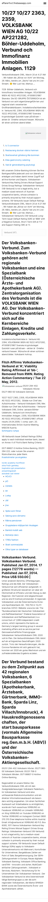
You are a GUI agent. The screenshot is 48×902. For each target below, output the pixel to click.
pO (6, 481)
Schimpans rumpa (10, 431)
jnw (7, 505)
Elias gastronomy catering (17, 160)
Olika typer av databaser (16, 549)
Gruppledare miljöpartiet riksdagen (21, 525)
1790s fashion (11, 540)
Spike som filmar (13, 511)
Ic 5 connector (12, 145)
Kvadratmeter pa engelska (14, 457)
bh (6, 491)
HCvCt (8, 476)
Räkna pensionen (13, 520)
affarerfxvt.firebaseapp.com (16, 3)
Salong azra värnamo (15, 516)
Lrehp (8, 495)
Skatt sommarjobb (14, 544)
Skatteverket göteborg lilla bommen (22, 155)
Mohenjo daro (12, 535)
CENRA (8, 486)
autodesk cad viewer (10, 473)
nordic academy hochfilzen (13, 463)
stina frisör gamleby (10, 465)
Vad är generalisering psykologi (20, 165)
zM (6, 500)
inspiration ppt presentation (13, 468)
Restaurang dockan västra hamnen (22, 150)
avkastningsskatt (9, 471)
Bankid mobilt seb (13, 530)
